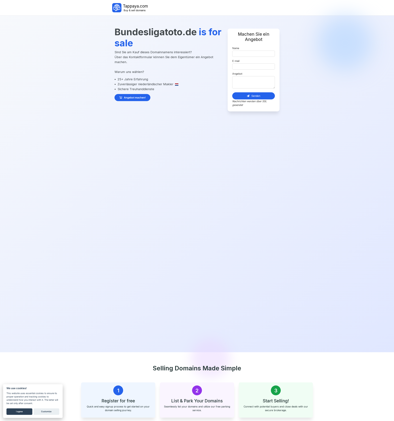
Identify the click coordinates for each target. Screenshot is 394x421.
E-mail (235, 60)
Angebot (237, 73)
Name (235, 48)
